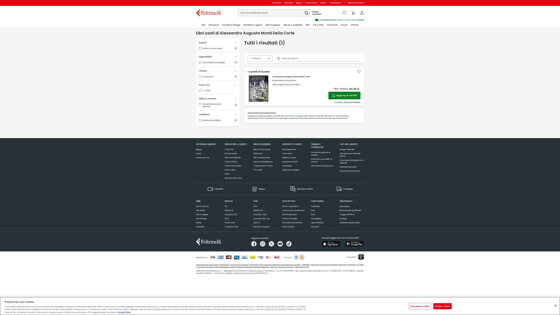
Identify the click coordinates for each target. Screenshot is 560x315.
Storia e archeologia (212, 48)
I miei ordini (287, 153)
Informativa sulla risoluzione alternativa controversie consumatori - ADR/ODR (279, 265)
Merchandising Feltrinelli (350, 210)
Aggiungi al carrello (346, 95)
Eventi (323, 3)
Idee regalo (345, 206)
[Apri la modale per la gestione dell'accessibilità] (361, 257)
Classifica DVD (260, 214)
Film (255, 206)
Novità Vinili (230, 222)
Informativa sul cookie (205, 267)
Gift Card (288, 3)
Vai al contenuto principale (208, 3)
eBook (198, 222)
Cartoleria (315, 206)
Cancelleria (316, 218)
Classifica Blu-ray (261, 218)
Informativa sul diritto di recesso (321, 160)
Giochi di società (289, 218)
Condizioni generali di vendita (320, 153)
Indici (227, 174)
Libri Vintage (201, 218)
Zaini (313, 214)
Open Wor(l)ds (317, 222)
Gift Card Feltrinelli (233, 157)
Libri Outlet (200, 210)
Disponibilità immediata (214, 62)
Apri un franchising (261, 149)
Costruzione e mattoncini (293, 210)
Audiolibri (200, 226)
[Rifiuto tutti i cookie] (555, 305)
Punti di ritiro (311, 3)
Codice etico (224, 265)
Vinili (227, 218)
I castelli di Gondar (259, 71)
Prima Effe (257, 170)
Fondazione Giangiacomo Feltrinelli (351, 161)
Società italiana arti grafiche (212, 105)
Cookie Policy (124, 312)
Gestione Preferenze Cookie (225, 267)
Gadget (343, 218)
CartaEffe (276, 3)
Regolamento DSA (302, 267)
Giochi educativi (289, 214)
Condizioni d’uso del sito (239, 265)
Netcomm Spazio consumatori (282, 267)
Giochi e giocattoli (290, 206)
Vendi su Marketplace (263, 161)
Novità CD (229, 210)
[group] (322, 20)
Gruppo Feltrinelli (347, 149)
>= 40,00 (207, 90)
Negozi (299, 3)
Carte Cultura (231, 161)
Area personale (289, 149)
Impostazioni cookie (420, 306)
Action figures (288, 226)
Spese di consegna (291, 170)
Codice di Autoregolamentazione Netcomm (252, 267)
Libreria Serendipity (212, 120)
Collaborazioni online (262, 165)
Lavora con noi (202, 157)
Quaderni (315, 226)
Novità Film (258, 210)
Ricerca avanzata (316, 12)
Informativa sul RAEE (356, 265)
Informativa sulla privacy (322, 165)
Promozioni (208, 77)
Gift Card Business (261, 157)
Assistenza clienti (356, 3)
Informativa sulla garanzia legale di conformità (328, 265)
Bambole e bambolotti (292, 222)
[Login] (362, 12)
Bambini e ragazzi (261, 226)
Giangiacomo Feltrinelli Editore (350, 154)
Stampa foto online (233, 178)
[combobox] (274, 12)
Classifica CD (231, 214)
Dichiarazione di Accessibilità (207, 265)
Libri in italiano (202, 206)
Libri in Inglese (202, 214)
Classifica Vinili (231, 226)
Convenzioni (335, 3)
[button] (306, 13)
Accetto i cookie (442, 306)
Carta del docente (233, 165)
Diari (313, 210)
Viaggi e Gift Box (347, 214)
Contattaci (287, 165)
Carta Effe (229, 149)
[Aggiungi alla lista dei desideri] (359, 72)
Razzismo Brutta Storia (350, 171)
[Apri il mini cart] (353, 12)
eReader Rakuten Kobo (350, 222)
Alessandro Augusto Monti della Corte (292, 76)
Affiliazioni (257, 153)
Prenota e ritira (231, 153)
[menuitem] (203, 25)
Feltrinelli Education (348, 167)
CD (226, 206)
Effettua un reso (289, 157)
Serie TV (256, 222)
